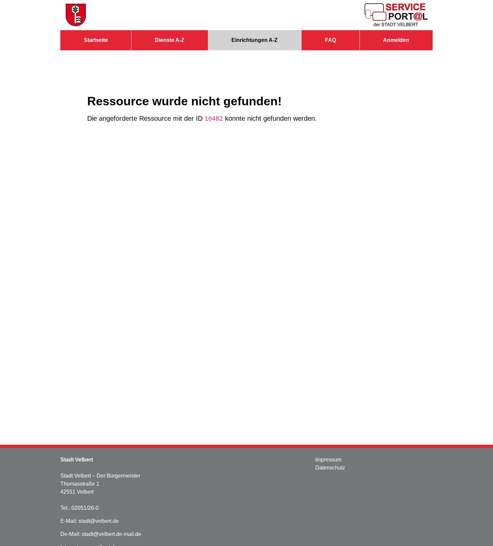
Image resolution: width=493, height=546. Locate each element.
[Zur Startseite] (75, 15)
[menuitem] (95, 40)
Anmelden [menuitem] (396, 40)
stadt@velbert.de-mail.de (111, 534)
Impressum (328, 459)
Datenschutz (330, 468)
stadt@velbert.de (98, 521)
